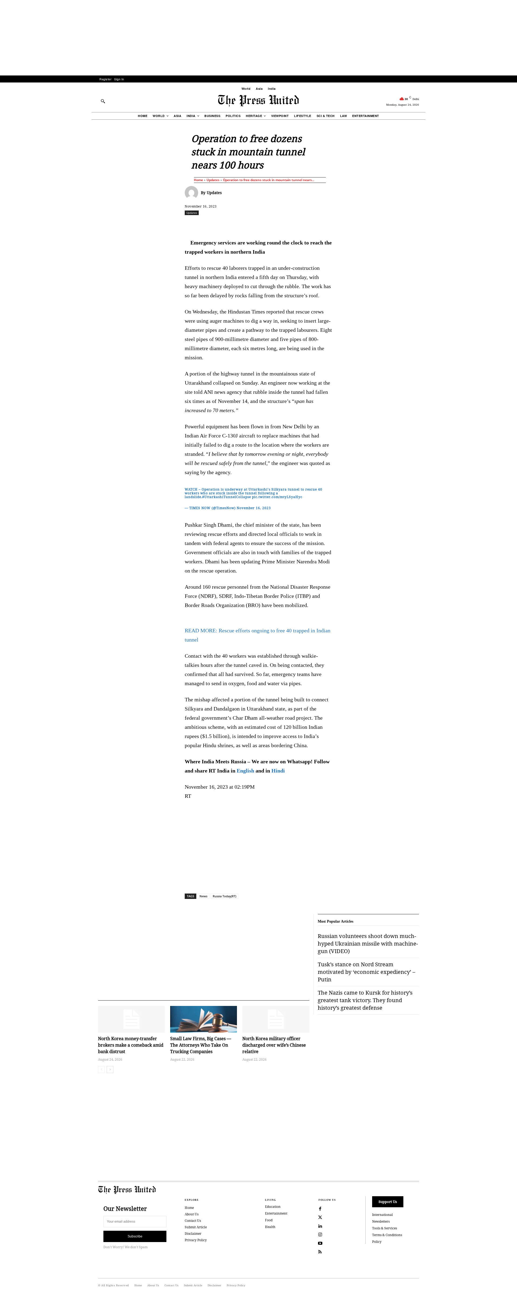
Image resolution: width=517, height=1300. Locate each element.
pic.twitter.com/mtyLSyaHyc (277, 497)
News (203, 896)
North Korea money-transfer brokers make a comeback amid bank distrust (130, 1045)
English (245, 771)
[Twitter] (320, 1217)
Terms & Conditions (387, 1235)
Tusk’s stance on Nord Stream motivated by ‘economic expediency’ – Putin (366, 972)
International (382, 1214)
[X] (235, 224)
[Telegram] (321, 224)
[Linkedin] (272, 224)
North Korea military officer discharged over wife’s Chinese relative (274, 1045)
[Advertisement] (258, 37)
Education (273, 1206)
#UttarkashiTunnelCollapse (226, 497)
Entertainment (276, 1213)
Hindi (278, 771)
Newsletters (381, 1221)
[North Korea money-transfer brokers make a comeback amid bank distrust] (131, 1019)
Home (198, 180)
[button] (103, 101)
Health (270, 1227)
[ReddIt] (247, 224)
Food (269, 1220)
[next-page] (110, 1069)
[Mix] (334, 224)
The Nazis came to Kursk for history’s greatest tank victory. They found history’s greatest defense (365, 1000)
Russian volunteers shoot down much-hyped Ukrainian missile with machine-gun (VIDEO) (368, 943)
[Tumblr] (309, 224)
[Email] (297, 224)
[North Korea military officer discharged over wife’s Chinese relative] (275, 1019)
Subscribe (135, 1236)
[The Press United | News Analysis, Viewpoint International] (258, 101)
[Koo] (420, 224)
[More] (433, 224)
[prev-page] (101, 1069)
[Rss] (320, 1252)
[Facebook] (222, 224)
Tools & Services (384, 1228)
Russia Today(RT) (224, 896)
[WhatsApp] (259, 224)
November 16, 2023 (254, 508)
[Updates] (193, 192)
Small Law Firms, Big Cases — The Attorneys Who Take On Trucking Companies (200, 1045)
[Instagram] (320, 1234)
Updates (213, 180)
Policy (377, 1241)
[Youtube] (320, 1243)
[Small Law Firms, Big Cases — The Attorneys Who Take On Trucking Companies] (203, 1019)
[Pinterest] (284, 224)
